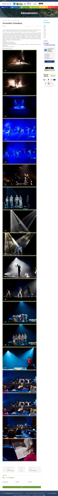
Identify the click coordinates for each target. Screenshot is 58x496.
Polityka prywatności (35, 495)
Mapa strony (28, 493)
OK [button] (44, 495)
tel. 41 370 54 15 (47, 56)
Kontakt (32, 493)
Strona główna (4, 20)
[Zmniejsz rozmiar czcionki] (4, 0)
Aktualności (9, 20)
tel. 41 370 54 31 (47, 57)
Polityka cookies (41, 495)
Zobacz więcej (49, 61)
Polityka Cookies (36, 493)
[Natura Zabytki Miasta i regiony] (8, 483)
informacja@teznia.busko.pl (48, 58)
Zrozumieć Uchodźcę (16, 20)
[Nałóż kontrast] (5, 0)
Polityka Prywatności (41, 493)
